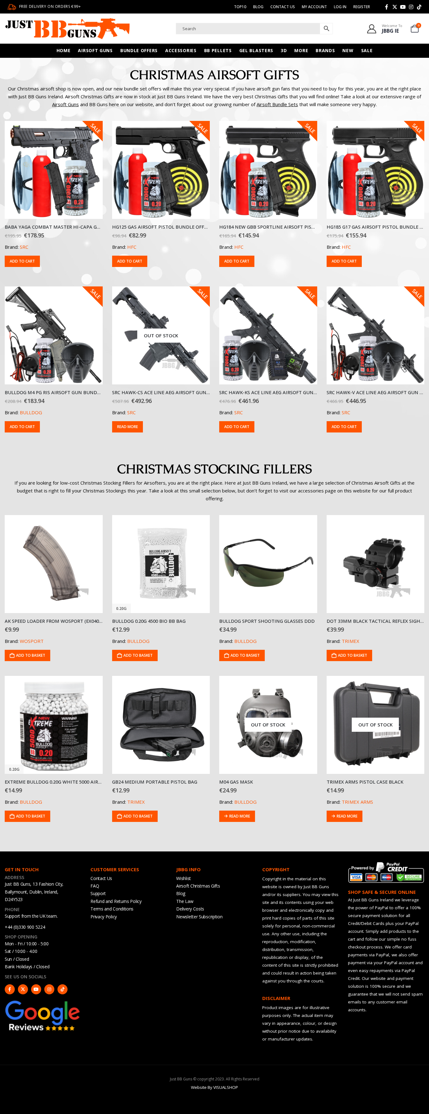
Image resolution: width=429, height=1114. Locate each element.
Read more (127, 426)
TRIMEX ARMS (357, 802)
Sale (367, 50)
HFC (131, 247)
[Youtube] (403, 7)
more (301, 50)
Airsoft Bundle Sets (277, 104)
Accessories (181, 50)
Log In (340, 6)
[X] (395, 7)
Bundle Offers (139, 50)
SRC (24, 247)
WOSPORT (32, 641)
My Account (314, 6)
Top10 (240, 6)
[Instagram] (411, 7)
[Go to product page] (54, 564)
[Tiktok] (419, 7)
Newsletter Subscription (199, 917)
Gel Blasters (256, 50)
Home (64, 50)
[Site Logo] (67, 29)
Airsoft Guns (95, 50)
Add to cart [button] (22, 261)
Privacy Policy (103, 917)
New (347, 50)
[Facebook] (386, 7)
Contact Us (282, 6)
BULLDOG (31, 412)
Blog (258, 6)
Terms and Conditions (111, 909)
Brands (325, 50)
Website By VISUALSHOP (214, 1087)
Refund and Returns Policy (116, 901)
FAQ (94, 886)
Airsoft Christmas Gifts (198, 886)
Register (361, 6)
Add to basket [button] (30, 655)
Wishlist (183, 878)
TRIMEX (350, 641)
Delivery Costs (190, 909)
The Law (184, 901)
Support (98, 893)
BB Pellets (218, 50)
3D (284, 50)
